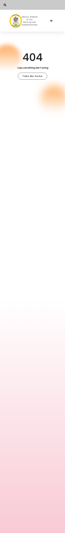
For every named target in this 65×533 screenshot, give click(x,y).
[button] (5, 5)
